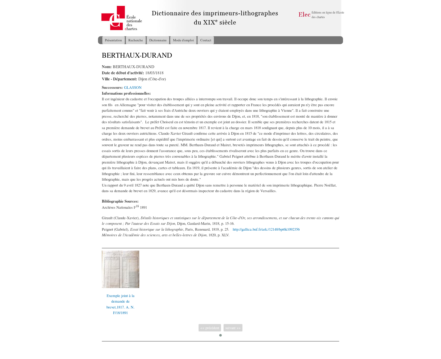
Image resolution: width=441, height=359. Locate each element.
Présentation (113, 40)
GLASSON (133, 87)
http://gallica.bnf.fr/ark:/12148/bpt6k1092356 (266, 229)
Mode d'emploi (183, 40)
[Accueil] (103, 18)
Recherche (135, 40)
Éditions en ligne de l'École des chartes (328, 14)
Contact (205, 40)
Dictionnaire (158, 40)
